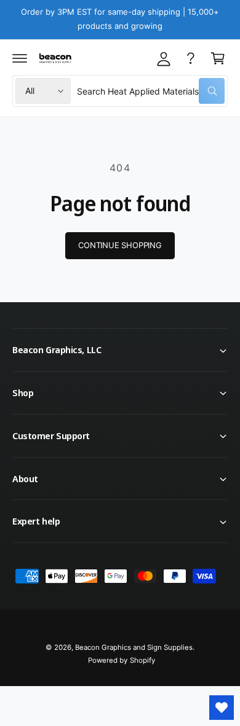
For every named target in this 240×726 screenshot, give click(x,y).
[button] (19, 58)
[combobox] (151, 91)
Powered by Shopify (121, 660)
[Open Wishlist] (221, 707)
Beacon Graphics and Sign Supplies (134, 647)
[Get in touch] (190, 58)
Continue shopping (120, 245)
